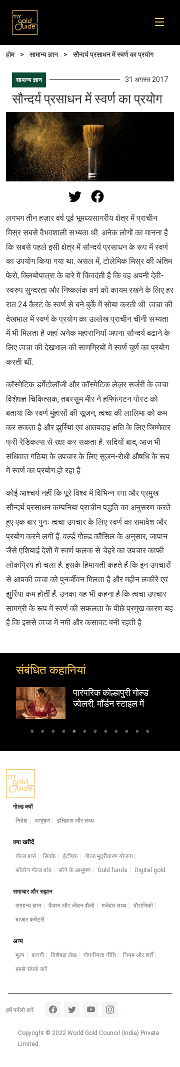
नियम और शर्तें (138, 955)
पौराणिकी (143, 905)
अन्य (18, 941)
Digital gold (150, 870)
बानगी (38, 955)
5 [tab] (74, 732)
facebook (52, 1009)
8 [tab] (105, 732)
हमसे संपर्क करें (31, 969)
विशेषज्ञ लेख (63, 955)
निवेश (22, 820)
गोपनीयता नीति (100, 955)
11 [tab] (137, 732)
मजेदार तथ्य (114, 905)
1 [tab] (32, 732)
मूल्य (20, 955)
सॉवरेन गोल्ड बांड (34, 870)
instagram (110, 1009)
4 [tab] (63, 732)
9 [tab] (116, 732)
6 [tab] (85, 732)
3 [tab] (53, 732)
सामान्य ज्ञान (29, 79)
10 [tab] (127, 732)
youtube (90, 1009)
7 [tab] (95, 732)
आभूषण (42, 820)
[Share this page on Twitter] (75, 196)
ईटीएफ (70, 856)
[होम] (25, 22)
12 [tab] (147, 732)
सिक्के (49, 856)
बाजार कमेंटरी (30, 919)
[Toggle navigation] (163, 22)
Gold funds (113, 870)
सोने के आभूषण (74, 870)
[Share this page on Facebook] (97, 196)
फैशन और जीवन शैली (71, 905)
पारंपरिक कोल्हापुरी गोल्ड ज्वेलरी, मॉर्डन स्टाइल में (110, 698)
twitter (72, 1009)
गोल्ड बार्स (26, 856)
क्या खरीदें (23, 842)
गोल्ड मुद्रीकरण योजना (109, 856)
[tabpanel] (90, 703)
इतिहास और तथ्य (75, 820)
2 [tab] (43, 732)
